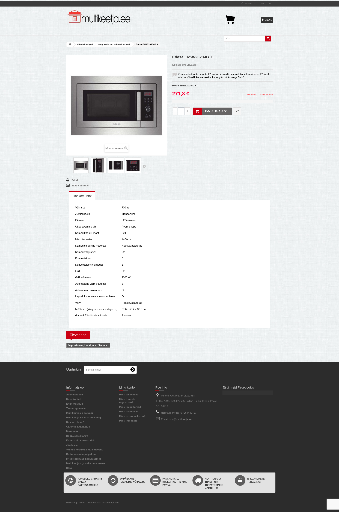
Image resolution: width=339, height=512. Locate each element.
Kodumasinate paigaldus (81, 454)
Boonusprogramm (77, 435)
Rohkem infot (82, 196)
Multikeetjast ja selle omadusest (85, 463)
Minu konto (127, 387)
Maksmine (72, 431)
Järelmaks (72, 445)
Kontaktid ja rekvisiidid (80, 440)
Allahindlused (74, 394)
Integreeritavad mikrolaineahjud (114, 44)
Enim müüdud (74, 403)
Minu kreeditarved (130, 406)
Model (176, 85)
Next (144, 166)
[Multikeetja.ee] (99, 17)
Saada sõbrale (80, 185)
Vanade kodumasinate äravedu (84, 449)
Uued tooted (73, 399)
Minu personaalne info (132, 416)
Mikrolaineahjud (85, 44)
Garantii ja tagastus (78, 426)
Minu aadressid (128, 411)
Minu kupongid (128, 420)
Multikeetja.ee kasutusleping (83, 417)
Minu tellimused (128, 394)
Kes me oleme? (75, 422)
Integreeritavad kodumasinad (84, 458)
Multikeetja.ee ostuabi (79, 412)
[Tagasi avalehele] (70, 44)
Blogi (69, 467)
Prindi (75, 180)
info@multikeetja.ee (181, 419)
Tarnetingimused (76, 408)
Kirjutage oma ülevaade (184, 64)
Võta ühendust (249, 4)
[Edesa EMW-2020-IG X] (81, 165)
